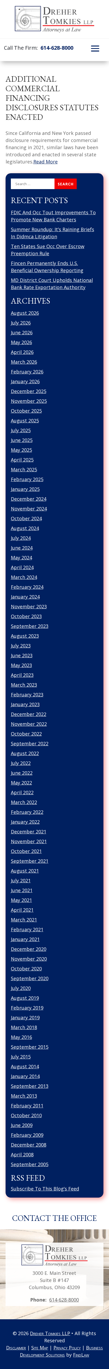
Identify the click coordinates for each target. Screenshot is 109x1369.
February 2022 (27, 812)
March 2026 (24, 362)
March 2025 (24, 469)
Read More (45, 161)
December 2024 (28, 499)
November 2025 (29, 401)
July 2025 (21, 430)
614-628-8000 (56, 47)
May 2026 (21, 342)
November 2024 (29, 508)
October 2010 (26, 1115)
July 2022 (21, 763)
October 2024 (26, 518)
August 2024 (25, 528)
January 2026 (25, 381)
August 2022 (25, 753)
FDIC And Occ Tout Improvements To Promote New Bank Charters (53, 216)
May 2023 (21, 665)
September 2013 (29, 1086)
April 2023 (22, 675)
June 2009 (22, 1125)
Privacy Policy (67, 1347)
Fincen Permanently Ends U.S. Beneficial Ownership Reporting (47, 266)
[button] (95, 48)
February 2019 (27, 1008)
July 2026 (21, 323)
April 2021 (22, 910)
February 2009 (27, 1135)
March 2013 (24, 1096)
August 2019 (25, 998)
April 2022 (22, 792)
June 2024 (22, 548)
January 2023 (25, 704)
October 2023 (26, 616)
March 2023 (24, 685)
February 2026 (27, 371)
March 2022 (24, 802)
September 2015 (29, 1047)
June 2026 (22, 332)
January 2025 (25, 489)
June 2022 (22, 773)
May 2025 (21, 450)
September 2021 (29, 861)
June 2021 (22, 890)
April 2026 (22, 352)
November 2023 (29, 606)
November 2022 (29, 724)
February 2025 (27, 479)
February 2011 (27, 1105)
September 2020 (29, 978)
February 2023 (27, 694)
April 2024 (22, 567)
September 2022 (29, 743)
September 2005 (29, 1164)
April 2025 (22, 460)
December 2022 (28, 714)
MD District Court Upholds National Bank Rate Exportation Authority (52, 283)
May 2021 (21, 900)
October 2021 (26, 851)
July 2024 (21, 538)
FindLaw (81, 1355)
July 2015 (21, 1056)
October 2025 (26, 411)
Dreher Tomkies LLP (50, 1333)
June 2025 (22, 440)
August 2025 (25, 420)
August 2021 (25, 871)
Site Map (39, 1347)
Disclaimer (16, 1347)
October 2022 (26, 734)
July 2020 (21, 988)
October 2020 (26, 968)
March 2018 (24, 1027)
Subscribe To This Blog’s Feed (45, 1188)
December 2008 (28, 1145)
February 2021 (27, 929)
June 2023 (22, 655)
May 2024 (21, 557)
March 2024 (24, 577)
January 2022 (25, 822)
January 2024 (25, 597)
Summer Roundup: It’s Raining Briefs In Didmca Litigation (52, 233)
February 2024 (27, 587)
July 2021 (21, 880)
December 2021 (28, 831)
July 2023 (21, 645)
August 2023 (25, 636)
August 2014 (25, 1066)
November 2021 (29, 841)
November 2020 (29, 959)
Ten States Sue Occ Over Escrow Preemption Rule (47, 250)
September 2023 (29, 626)
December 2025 (28, 391)
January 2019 (25, 1017)
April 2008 (22, 1154)
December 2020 (28, 949)
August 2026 (25, 313)
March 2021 (24, 919)
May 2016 (21, 1037)
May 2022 (21, 782)
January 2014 (25, 1076)
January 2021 (25, 939)
